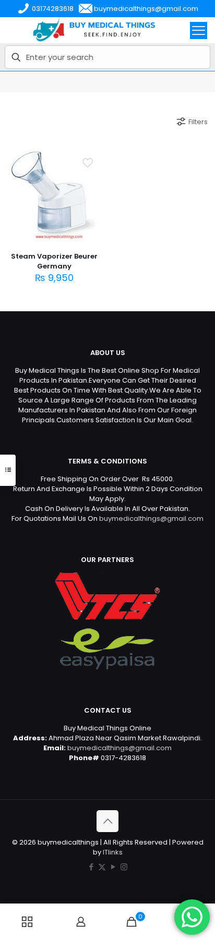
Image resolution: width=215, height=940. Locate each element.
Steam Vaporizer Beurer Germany (54, 261)
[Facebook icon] (91, 866)
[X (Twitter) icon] (102, 866)
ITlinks (113, 852)
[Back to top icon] (107, 821)
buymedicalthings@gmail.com (151, 518)
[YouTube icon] (113, 866)
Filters (198, 122)
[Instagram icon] (124, 866)
